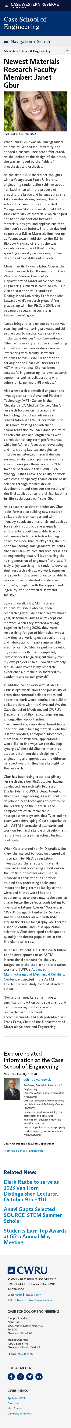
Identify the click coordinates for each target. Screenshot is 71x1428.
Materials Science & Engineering (27, 51)
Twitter (29, 1376)
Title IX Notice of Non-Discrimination (30, 1300)
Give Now (13, 1403)
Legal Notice (15, 1294)
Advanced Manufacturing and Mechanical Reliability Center (35, 974)
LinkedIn (39, 1376)
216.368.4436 (25, 1354)
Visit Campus (15, 1408)
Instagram (20, 1376)
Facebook (11, 1376)
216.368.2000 (16, 1289)
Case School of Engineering (25, 23)
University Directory (19, 1413)
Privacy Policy (33, 1294)
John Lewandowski (37, 1079)
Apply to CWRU (17, 1398)
